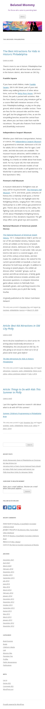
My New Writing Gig (10, 463)
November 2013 (8, 602)
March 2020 (7, 566)
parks (21, 371)
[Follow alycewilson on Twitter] (14, 509)
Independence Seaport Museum (28, 141)
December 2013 (8, 599)
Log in (5, 680)
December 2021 (8, 560)
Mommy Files (7, 653)
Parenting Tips (25, 307)
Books (5, 644)
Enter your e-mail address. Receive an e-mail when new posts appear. (20, 487)
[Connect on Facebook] (5, 509)
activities (6, 425)
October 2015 (7, 575)
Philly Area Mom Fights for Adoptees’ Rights (18, 472)
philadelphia (14, 310)
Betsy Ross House (25, 93)
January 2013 (7, 620)
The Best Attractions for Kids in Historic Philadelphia (21, 53)
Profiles (5, 659)
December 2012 (8, 623)
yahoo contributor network (17, 374)
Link (21, 368)
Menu (22, 16)
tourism (22, 310)
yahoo (5, 374)
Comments (8, 686)
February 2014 (8, 593)
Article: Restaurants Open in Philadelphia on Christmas (22, 460)
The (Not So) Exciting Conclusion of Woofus (24, 545)
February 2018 (8, 569)
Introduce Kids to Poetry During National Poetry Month (22, 466)
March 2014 (7, 590)
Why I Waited (15, 542)
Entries (7, 683)
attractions (6, 371)
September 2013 (8, 608)
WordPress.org (8, 689)
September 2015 (8, 578)
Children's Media (9, 647)
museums (14, 371)
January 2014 (7, 596)
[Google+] (19, 509)
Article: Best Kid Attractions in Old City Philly (21, 327)
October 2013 (7, 605)
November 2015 (8, 572)
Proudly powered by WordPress (13, 704)
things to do (37, 371)
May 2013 (6, 614)
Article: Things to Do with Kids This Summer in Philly (22, 391)
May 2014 (6, 587)
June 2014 (6, 584)
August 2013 (7, 611)
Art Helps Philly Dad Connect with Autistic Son (18, 469)
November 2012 (8, 626)
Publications (7, 665)
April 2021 (6, 563)
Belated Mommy (22, 5)
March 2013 (7, 617)
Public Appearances (10, 662)
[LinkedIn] (10, 509)
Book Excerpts (8, 641)
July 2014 (6, 581)
